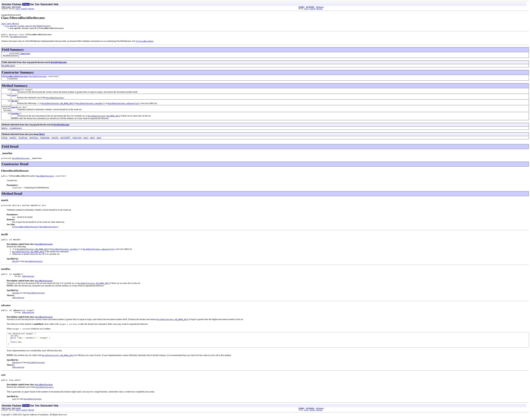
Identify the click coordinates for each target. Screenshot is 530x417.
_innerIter (24, 54)
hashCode (44, 138)
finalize (22, 138)
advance (15, 90)
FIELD (18, 9)
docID (14, 101)
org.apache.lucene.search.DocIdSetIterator (28, 26)
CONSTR (24, 9)
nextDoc (15, 114)
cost (14, 95)
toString (76, 138)
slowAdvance (16, 128)
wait (86, 138)
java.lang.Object (10, 24)
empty (4, 128)
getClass (33, 138)
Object (42, 134)
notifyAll (65, 138)
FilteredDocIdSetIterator (15, 76)
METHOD (31, 9)
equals (13, 138)
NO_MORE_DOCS (8, 66)
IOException (28, 276)
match (14, 107)
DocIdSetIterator (19, 37)
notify (54, 138)
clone (4, 138)
